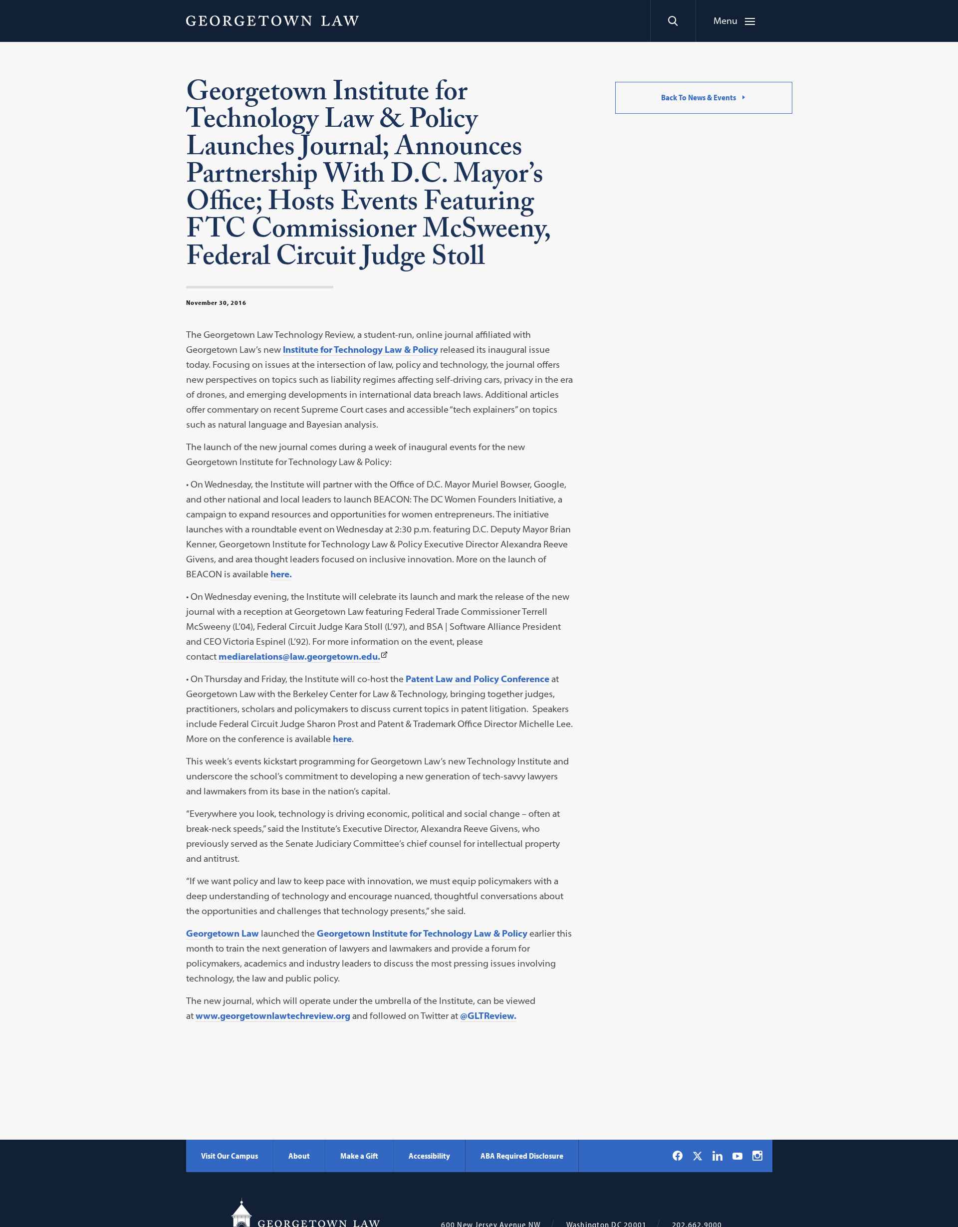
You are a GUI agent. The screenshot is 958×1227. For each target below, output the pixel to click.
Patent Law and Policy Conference (477, 679)
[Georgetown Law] (272, 20)
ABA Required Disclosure (521, 1155)
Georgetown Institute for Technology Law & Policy (423, 933)
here (342, 738)
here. (281, 574)
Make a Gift (359, 1155)
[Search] (673, 21)
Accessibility (429, 1155)
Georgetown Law (222, 933)
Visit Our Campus (229, 1155)
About (299, 1155)
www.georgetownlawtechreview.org (273, 1015)
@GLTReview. (488, 1015)
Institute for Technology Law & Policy (360, 349)
